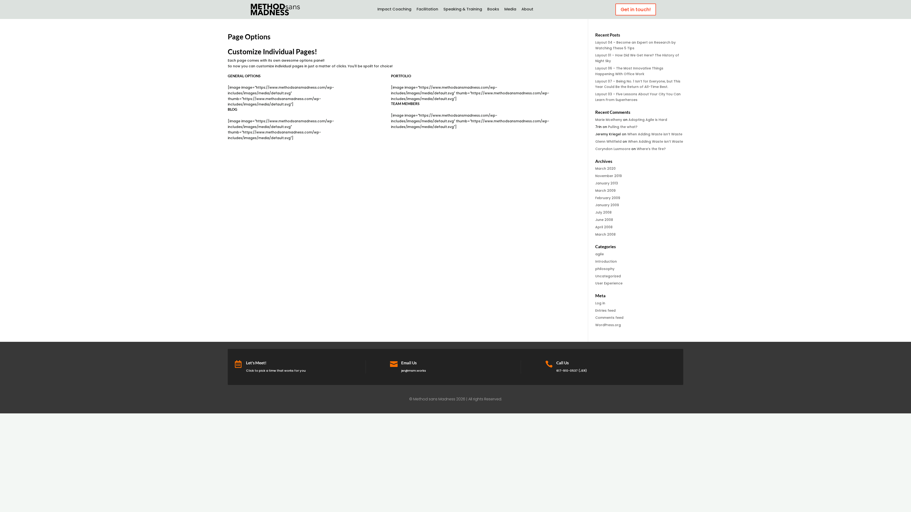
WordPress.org (608, 325)
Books (493, 10)
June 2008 (604, 219)
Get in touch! (636, 9)
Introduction (606, 261)
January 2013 (606, 183)
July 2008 (603, 212)
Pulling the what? (622, 126)
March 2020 (605, 168)
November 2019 (608, 176)
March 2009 (605, 190)
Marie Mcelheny (608, 119)
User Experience (609, 283)
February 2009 (607, 198)
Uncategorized (608, 276)
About (527, 10)
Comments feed (609, 317)
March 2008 (605, 234)
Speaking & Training (462, 10)
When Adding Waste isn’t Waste (654, 134)
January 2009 (607, 205)
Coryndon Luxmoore (612, 148)
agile (599, 254)
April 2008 (604, 227)
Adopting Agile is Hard (647, 119)
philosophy (604, 268)
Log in (600, 303)
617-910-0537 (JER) (571, 370)
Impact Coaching (394, 10)
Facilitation (427, 10)
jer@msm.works (413, 370)
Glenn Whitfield (608, 141)
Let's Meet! (256, 362)
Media (510, 10)
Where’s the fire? (651, 148)
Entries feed (605, 310)
